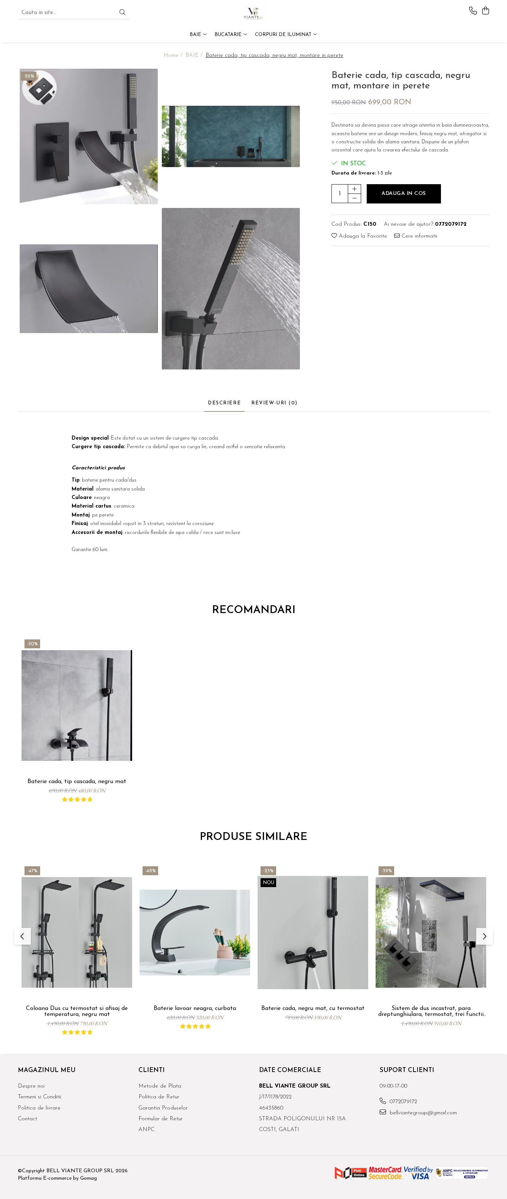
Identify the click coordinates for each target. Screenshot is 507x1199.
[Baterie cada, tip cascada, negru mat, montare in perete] (89, 136)
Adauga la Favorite (362, 236)
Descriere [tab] (224, 403)
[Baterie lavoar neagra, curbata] (195, 932)
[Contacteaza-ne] (473, 11)
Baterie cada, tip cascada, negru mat (76, 782)
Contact (27, 1119)
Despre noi (31, 1086)
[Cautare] (122, 13)
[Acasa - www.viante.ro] (253, 13)
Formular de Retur (160, 1119)
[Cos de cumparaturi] (485, 11)
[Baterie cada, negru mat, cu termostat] (313, 932)
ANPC (146, 1130)
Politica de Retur (158, 1097)
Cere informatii (418, 236)
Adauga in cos (404, 194)
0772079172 (402, 1102)
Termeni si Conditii (39, 1097)
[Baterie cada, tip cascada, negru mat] (77, 705)
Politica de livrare (39, 1108)
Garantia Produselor (163, 1108)
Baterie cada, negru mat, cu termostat (312, 1008)
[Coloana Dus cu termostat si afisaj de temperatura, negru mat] (77, 932)
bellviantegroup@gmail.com (422, 1113)
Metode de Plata (159, 1086)
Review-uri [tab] (274, 403)
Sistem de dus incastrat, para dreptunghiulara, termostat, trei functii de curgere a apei (431, 1011)
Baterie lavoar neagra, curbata (195, 1008)
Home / (174, 55)
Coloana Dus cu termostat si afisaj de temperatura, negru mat (77, 1011)
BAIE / (195, 55)
